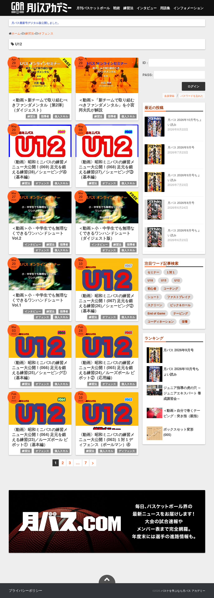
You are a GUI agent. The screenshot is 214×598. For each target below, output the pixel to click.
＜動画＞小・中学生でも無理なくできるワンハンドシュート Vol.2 (40, 233)
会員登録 (169, 95)
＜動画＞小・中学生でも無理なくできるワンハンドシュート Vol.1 (40, 300)
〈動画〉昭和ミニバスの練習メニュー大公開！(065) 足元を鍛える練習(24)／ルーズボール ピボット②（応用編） (107, 369)
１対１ (170, 272)
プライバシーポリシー (25, 590)
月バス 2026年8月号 (181, 203)
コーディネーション (161, 321)
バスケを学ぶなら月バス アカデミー (183, 591)
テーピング (180, 313)
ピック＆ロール (180, 305)
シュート (153, 297)
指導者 (45, 116)
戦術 (116, 7)
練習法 (128, 7)
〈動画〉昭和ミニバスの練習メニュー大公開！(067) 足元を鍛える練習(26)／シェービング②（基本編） (106, 303)
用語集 (165, 7)
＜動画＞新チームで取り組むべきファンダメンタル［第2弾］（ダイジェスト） (40, 105)
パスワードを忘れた (192, 95)
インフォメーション (188, 7)
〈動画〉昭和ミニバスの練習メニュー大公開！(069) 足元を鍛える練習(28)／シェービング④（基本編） (40, 169)
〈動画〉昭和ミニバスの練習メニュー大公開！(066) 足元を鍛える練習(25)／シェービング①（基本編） (40, 369)
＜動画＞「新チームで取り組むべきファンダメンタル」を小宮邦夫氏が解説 (106, 105)
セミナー (153, 272)
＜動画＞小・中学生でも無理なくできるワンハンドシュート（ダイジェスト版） (106, 233)
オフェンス (42, 183)
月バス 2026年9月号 (181, 147)
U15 (163, 280)
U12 (177, 280)
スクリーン (155, 305)
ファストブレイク (179, 297)
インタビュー (147, 7)
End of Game (156, 313)
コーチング (170, 288)
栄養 (185, 321)
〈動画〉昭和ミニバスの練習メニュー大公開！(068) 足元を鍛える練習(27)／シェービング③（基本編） (106, 169)
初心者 (152, 288)
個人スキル (61, 116)
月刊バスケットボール (93, 7)
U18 (150, 280)
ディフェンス (127, 451)
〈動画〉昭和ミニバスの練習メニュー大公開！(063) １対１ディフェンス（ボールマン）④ (106, 439)
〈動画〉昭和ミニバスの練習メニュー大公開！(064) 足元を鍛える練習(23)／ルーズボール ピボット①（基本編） (40, 436)
